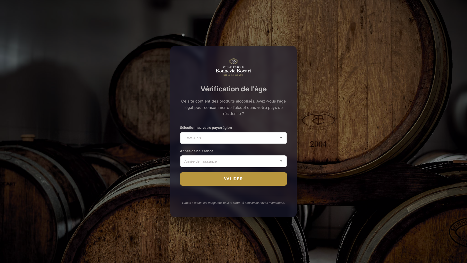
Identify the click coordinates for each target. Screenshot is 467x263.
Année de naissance (196, 151)
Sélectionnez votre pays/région (206, 127)
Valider (233, 179)
